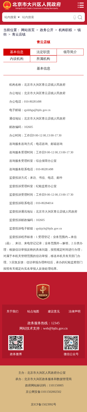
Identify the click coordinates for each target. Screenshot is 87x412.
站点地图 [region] (33, 311)
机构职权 (65, 30)
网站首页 (28, 30)
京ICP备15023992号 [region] (43, 404)
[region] (43, 291)
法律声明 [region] (74, 311)
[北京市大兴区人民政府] (32, 9)
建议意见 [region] (54, 311)
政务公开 (46, 30)
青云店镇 (19, 34)
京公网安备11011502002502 (43, 391)
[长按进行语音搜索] (74, 17)
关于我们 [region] (12, 311)
